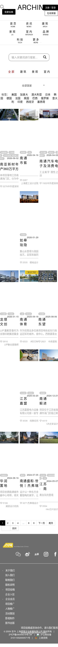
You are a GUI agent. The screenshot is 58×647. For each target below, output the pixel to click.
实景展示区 (4, 475)
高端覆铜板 (4, 152)
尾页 (51, 522)
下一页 (41, 522)
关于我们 (10, 570)
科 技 (20, 41)
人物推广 (10, 608)
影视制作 (10, 618)
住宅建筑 (42, 314)
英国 (26, 98)
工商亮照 (42, 637)
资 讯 (29, 25)
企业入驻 (10, 594)
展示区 (22, 475)
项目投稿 (10, 589)
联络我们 (10, 579)
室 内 (29, 33)
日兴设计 (43, 475)
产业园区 (11, 314)
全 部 (11, 71)
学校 (29, 152)
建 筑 (45, 25)
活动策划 (10, 613)
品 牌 (46, 33)
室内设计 (30, 393)
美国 (14, 94)
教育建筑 (23, 152)
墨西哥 (41, 102)
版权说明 (10, 584)
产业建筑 (3, 314)
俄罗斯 (45, 98)
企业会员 (10, 599)
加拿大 (24, 94)
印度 (20, 102)
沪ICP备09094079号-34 (20, 634)
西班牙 (30, 102)
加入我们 (10, 575)
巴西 (35, 98)
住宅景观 (23, 234)
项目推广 (10, 603)
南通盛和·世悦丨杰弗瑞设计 (29, 485)
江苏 (45, 478)
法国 (17, 98)
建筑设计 (51, 152)
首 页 (13, 25)
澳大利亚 (36, 94)
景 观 (12, 33)
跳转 (14, 528)
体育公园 (28, 314)
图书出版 (10, 622)
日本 (47, 94)
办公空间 (23, 393)
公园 (22, 314)
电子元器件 (43, 152)
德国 (9, 98)
